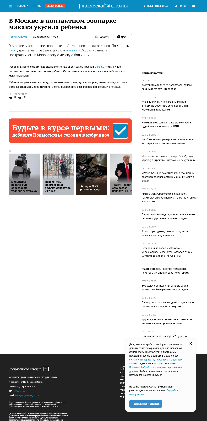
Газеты (123, 376)
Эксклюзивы (55, 6)
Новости (22, 6)
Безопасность (19, 37)
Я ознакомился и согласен (145, 403)
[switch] (195, 6)
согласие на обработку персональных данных (155, 359)
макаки (98, 66)
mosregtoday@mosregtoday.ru (27, 395)
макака (71, 50)
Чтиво (37, 6)
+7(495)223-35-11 (20, 391)
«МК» (13, 50)
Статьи (123, 394)
